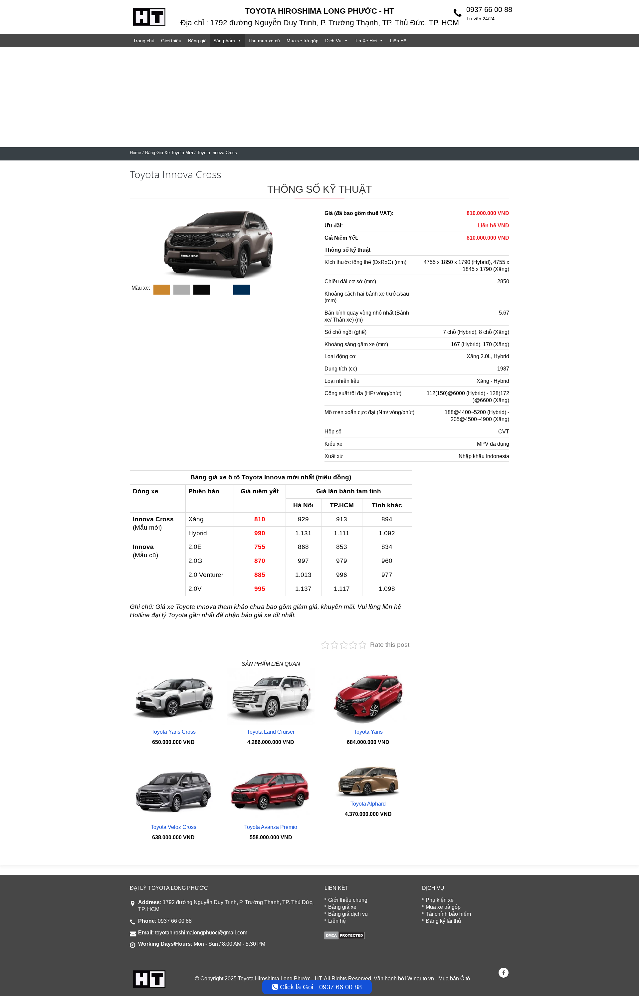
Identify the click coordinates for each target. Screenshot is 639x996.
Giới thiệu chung (347, 900)
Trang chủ (143, 40)
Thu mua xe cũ (264, 40)
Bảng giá (197, 40)
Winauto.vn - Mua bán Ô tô (438, 978)
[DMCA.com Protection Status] (344, 935)
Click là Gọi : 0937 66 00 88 (320, 987)
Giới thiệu (171, 40)
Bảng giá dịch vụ (348, 914)
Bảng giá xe (342, 907)
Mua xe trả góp (303, 40)
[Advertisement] (319, 97)
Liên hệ (337, 921)
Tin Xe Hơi (366, 40)
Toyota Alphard (368, 804)
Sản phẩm (224, 40)
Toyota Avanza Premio (270, 827)
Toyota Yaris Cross (173, 732)
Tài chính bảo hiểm (448, 914)
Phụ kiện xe (440, 900)
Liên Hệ (398, 40)
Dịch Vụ (333, 40)
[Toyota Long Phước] (149, 16)
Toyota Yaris (368, 732)
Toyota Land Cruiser (271, 732)
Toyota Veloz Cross (173, 827)
